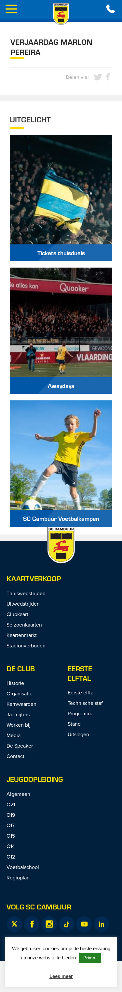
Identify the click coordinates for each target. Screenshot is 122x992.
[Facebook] (32, 924)
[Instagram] (49, 924)
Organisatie (20, 693)
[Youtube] (84, 924)
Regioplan (18, 877)
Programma (80, 713)
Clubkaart (17, 614)
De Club (21, 668)
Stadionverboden (26, 645)
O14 (11, 846)
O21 (11, 804)
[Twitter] (14, 924)
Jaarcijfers (18, 714)
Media (13, 735)
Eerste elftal (80, 673)
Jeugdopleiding (35, 779)
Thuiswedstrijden (26, 593)
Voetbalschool (23, 867)
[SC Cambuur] (61, 14)
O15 (11, 835)
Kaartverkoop (34, 578)
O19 (11, 814)
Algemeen (18, 794)
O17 (11, 825)
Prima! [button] (90, 957)
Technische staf (85, 702)
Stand (74, 723)
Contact (15, 756)
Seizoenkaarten (24, 624)
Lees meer (61, 976)
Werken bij (19, 724)
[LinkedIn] (101, 924)
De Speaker (20, 745)
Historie (15, 683)
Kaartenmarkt (22, 635)
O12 (11, 856)
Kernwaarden (21, 703)
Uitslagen (78, 734)
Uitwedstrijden (23, 603)
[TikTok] (67, 924)
